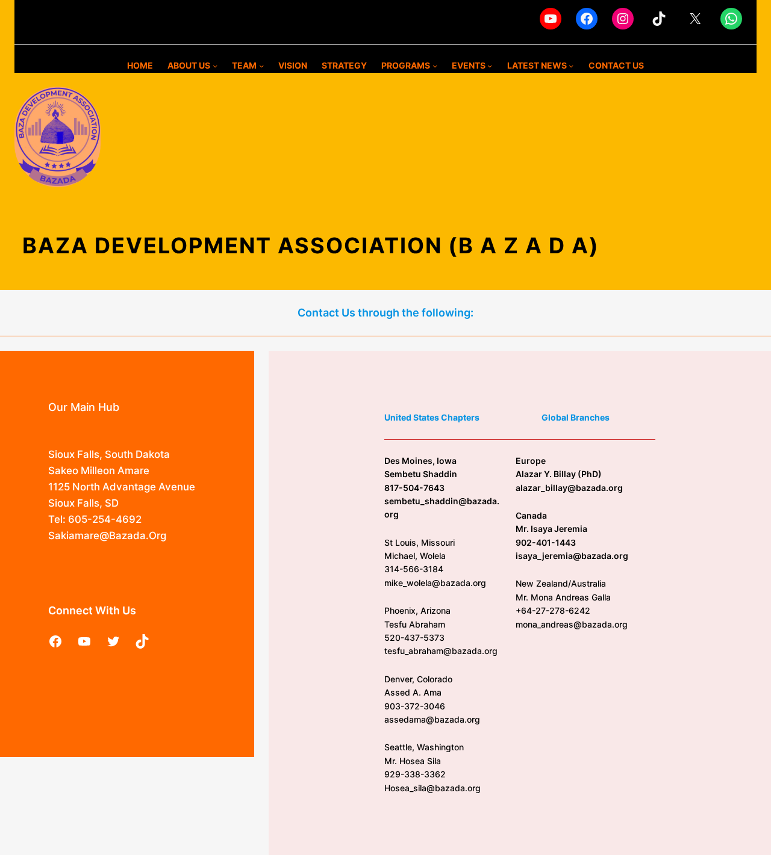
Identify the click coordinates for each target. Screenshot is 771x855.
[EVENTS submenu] (489, 65)
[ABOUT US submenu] (215, 65)
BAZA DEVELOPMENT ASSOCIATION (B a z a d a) (310, 245)
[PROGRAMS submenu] (434, 65)
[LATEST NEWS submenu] (571, 65)
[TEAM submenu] (261, 65)
